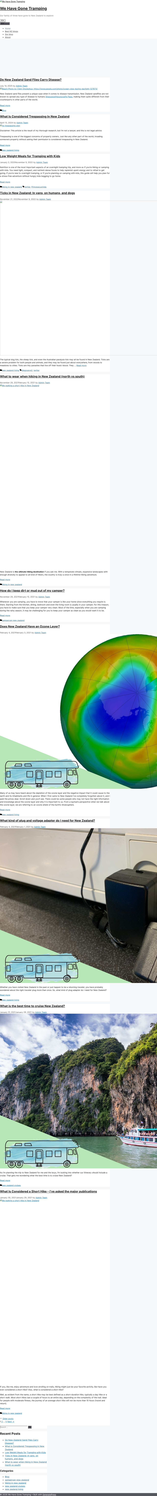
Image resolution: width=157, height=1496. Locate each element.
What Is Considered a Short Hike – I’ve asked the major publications (48, 1191)
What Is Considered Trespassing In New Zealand (34, 116)
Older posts (8, 1418)
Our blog (9, 34)
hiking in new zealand (12, 187)
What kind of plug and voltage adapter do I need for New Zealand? (47, 820)
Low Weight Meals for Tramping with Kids (30, 156)
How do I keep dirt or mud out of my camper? (32, 590)
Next (10, 1421)
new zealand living (10, 150)
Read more (5, 105)
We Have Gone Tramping (23, 8)
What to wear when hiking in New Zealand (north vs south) (42, 376)
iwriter (27, 187)
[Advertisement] (78, 58)
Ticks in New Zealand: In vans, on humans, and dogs (37, 193)
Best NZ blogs (11, 31)
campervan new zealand (13, 620)
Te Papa (68, 96)
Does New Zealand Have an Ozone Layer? (30, 626)
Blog (4, 110)
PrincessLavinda (38, 187)
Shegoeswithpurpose (55, 96)
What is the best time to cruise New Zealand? (32, 1006)
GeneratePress (49, 1494)
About (8, 37)
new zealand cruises (11, 1185)
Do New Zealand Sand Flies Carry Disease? (31, 79)
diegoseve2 (27, 370)
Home (7, 28)
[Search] (30, 1427)
